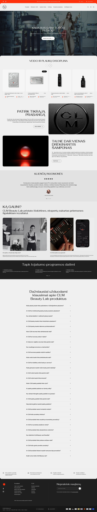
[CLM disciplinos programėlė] (72, 234)
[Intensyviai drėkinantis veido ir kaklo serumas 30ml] (83, 80)
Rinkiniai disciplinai (17, 491)
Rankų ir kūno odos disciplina (19, 489)
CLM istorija (33, 489)
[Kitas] (50, 65)
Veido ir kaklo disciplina (18, 486)
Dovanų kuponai (17, 494)
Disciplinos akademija (35, 486)
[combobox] (82, 1)
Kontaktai (33, 491)
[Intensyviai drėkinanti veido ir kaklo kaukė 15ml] (14, 80)
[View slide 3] (49, 198)
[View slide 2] (47, 198)
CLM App (33, 487)
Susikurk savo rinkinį (18, 492)
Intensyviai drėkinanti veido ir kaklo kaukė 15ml (12, 94)
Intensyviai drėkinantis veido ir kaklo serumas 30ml (80, 94)
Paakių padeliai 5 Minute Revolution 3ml (33, 94)
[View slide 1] (46, 198)
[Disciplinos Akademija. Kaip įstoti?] (25, 234)
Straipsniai (33, 492)
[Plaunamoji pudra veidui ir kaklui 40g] (60, 80)
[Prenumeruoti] (80, 488)
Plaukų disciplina (17, 487)
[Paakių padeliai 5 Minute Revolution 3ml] (37, 80)
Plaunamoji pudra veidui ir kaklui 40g (58, 94)
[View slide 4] (50, 198)
